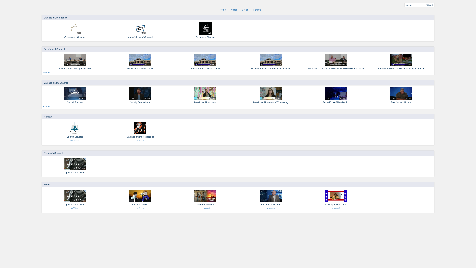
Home (223, 9)
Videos (233, 9)
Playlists (257, 9)
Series (245, 9)
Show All (46, 72)
